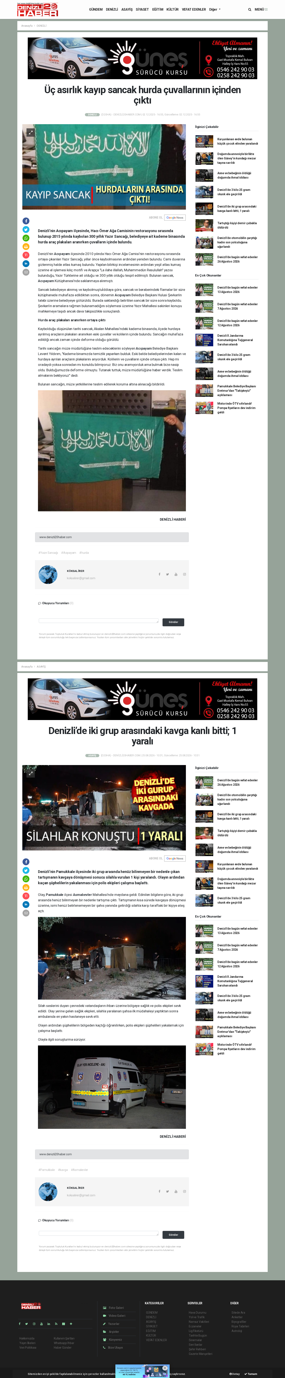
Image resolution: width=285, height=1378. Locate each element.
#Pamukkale (46, 1170)
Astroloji (237, 1331)
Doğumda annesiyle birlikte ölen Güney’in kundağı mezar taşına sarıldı (236, 158)
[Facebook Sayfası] (21, 1323)
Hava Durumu (197, 1312)
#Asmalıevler (79, 1170)
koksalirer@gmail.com (81, 578)
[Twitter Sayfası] (28, 1323)
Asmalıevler (83, 895)
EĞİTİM (157, 9)
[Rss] (58, 1323)
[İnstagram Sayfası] (36, 1323)
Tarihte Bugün (198, 1335)
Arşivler (113, 1331)
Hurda (43, 320)
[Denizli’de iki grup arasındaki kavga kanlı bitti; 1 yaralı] (104, 807)
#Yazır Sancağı (48, 552)
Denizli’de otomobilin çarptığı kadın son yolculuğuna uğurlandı (237, 242)
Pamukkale (55, 895)
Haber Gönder (63, 1347)
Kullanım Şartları (64, 1338)
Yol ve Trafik (197, 1317)
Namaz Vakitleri (199, 1321)
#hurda (84, 552)
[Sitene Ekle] (73, 1323)
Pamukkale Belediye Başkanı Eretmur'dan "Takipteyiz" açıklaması (236, 391)
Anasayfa (27, 25)
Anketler (237, 1317)
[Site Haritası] (65, 1323)
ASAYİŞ (127, 9)
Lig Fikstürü (196, 1331)
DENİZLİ (112, 9)
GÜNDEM (96, 9)
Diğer (213, 9)
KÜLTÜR (172, 9)
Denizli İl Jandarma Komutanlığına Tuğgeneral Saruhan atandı (235, 340)
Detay (236, 1373)
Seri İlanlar (195, 1344)
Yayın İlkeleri (27, 1343)
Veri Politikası (27, 1347)
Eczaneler (195, 1326)
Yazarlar (114, 1323)
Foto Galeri (116, 1307)
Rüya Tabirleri (240, 1326)
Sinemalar (195, 1340)
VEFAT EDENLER (194, 9)
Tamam (252, 1373)
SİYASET (142, 9)
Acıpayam (62, 254)
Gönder (173, 622)
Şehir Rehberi (197, 1349)
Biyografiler (239, 1321)
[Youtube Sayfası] (43, 1323)
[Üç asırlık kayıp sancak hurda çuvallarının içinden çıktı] (104, 166)
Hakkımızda (26, 1338)
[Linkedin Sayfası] (50, 1323)
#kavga (63, 1170)
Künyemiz (115, 1339)
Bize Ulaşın (115, 1347)
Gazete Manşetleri (200, 1353)
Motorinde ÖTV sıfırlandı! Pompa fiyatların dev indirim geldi (236, 408)
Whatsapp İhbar (64, 1343)
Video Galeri (116, 1315)
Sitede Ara (238, 1312)
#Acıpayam (68, 552)
